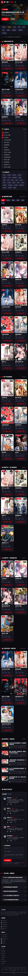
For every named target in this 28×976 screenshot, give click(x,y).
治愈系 (4, 182)
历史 (16, 120)
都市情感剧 (15, 177)
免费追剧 (4, 185)
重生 (3, 546)
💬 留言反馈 (3, 941)
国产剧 (4, 27)
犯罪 (6, 337)
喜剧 (8, 180)
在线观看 (15, 185)
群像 (22, 455)
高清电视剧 (10, 185)
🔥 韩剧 (9, 27)
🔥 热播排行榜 (3, 928)
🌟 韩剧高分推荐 (4, 922)
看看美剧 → (24, 467)
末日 (16, 365)
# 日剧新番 (3, 955)
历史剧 (18, 182)
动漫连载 (4, 177)
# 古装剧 (2, 959)
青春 (9, 93)
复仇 (3, 120)
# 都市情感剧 (3, 961)
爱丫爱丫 (7, 2)
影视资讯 (20, 30)
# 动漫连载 (3, 957)
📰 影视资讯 (3, 943)
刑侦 (22, 65)
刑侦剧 (17, 180)
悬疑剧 (20, 177)
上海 (9, 455)
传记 (19, 120)
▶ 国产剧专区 (5, 19)
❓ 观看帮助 (14, 19)
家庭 (22, 700)
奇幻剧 (23, 182)
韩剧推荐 (9, 175)
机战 (3, 727)
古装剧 (9, 177)
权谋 (6, 228)
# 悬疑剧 (2, 963)
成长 (22, 337)
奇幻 (3, 65)
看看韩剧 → (24, 376)
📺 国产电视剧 (3, 920)
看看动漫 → (24, 557)
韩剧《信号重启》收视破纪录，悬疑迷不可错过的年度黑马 (17, 752)
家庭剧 (14, 182)
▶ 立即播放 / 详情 (7, 68)
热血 (3, 93)
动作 (19, 700)
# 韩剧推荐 (3, 951)
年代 (3, 455)
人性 (9, 120)
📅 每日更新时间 (4, 938)
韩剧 (13, 200)
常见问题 (4, 33)
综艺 (3, 30)
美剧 (14, 27)
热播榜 (8, 30)
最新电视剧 (21, 185)
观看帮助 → (24, 739)
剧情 (6, 120)
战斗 (19, 93)
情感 (22, 228)
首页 (2, 36)
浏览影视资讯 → (23, 648)
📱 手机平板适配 (4, 936)
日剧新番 (19, 175)
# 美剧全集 (3, 953)
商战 (6, 455)
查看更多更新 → (23, 41)
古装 (3, 228)
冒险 (9, 65)
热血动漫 (9, 182)
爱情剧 (4, 180)
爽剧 (9, 546)
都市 (16, 228)
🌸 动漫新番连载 (4, 926)
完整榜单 (24, 129)
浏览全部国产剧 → (22, 196)
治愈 (6, 65)
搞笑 (16, 700)
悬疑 (16, 65)
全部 (3, 200)
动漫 (24, 27)
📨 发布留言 (7, 860)
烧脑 (22, 609)
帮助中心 (14, 970)
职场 (19, 228)
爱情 (16, 255)
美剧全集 (14, 175)
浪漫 (22, 255)
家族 (9, 365)
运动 (6, 93)
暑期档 (14, 187)
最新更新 (14, 30)
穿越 (19, 65)
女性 (19, 455)
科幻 (16, 283)
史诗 (9, 727)
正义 (9, 337)
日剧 (19, 27)
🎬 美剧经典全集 (4, 924)
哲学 (19, 609)
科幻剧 (12, 180)
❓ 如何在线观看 (4, 934)
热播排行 (4, 187)
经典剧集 (9, 187)
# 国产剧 (2, 949)
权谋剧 (21, 180)
